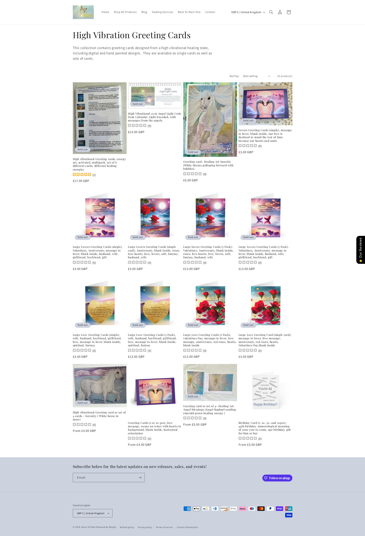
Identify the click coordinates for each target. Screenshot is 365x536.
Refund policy (127, 527)
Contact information (187, 527)
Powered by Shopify (106, 527)
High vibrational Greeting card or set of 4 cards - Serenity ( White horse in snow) (99, 416)
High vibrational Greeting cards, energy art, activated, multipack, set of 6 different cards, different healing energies (99, 164)
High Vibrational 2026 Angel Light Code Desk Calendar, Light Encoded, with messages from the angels (154, 117)
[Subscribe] (140, 477)
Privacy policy (145, 527)
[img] (82, 175)
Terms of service (164, 527)
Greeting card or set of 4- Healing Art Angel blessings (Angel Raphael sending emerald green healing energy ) (209, 409)
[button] (271, 12)
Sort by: (234, 76)
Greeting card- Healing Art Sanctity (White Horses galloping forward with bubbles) (208, 165)
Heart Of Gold (88, 527)
